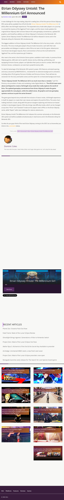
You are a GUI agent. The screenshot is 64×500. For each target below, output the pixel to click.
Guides (19, 2)
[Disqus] (31, 180)
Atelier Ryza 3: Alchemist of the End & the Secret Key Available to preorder (28, 346)
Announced (23, 131)
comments (12, 126)
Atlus (29, 131)
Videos (33, 2)
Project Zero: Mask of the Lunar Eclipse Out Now (20, 342)
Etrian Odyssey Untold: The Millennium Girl (45, 24)
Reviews (12, 2)
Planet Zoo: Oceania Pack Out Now (15, 329)
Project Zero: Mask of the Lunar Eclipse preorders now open (24, 355)
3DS (19, 131)
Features (26, 2)
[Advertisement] (31, 256)
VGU (2, 491)
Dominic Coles (7, 17)
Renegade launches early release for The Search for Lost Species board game (30, 360)
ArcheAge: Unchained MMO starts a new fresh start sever (23, 351)
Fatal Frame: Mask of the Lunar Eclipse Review (19, 333)
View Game (9, 289)
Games (29, 491)
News (5, 2)
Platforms (8, 491)
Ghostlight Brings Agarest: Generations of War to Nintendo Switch (26, 338)
